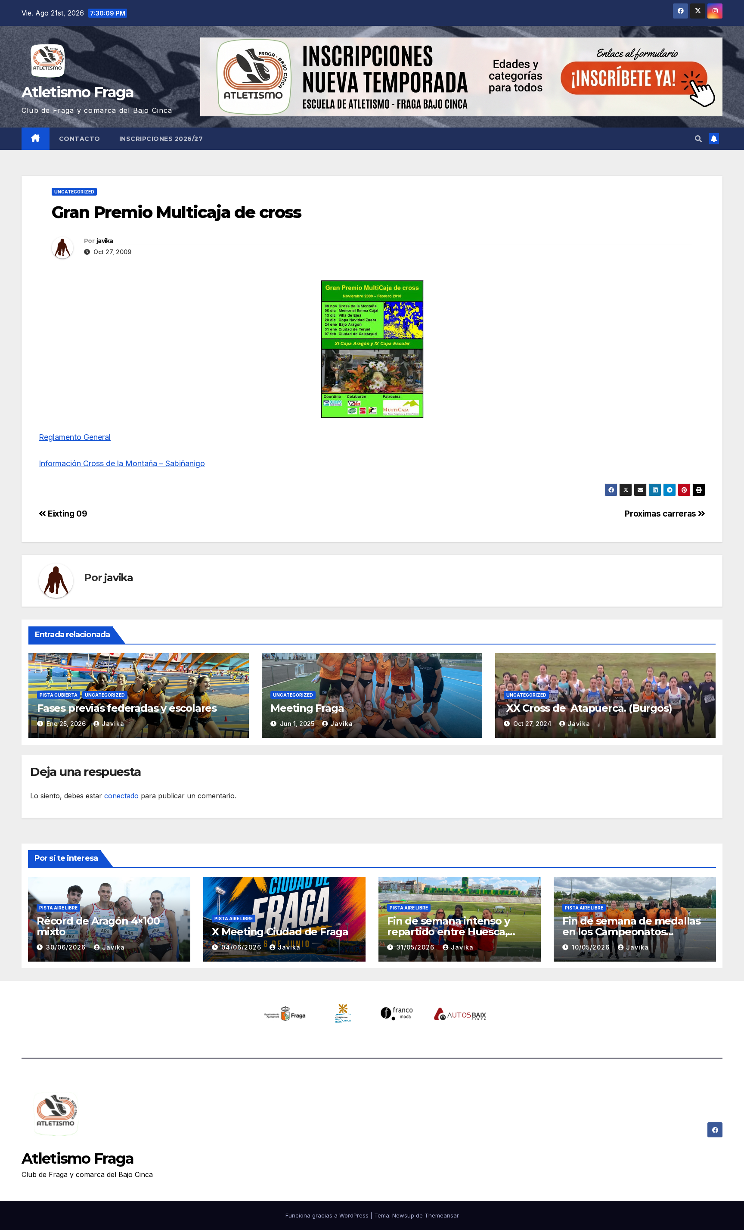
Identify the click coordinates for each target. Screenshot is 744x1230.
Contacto (79, 139)
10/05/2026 (592, 947)
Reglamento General (75, 437)
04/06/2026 (242, 947)
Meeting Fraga (307, 708)
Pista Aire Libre (58, 907)
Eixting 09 (66, 513)
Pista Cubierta (59, 695)
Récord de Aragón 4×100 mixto (98, 926)
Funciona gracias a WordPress (327, 1215)
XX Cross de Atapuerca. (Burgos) (588, 708)
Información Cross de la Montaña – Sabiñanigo (122, 463)
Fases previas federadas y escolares (127, 708)
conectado (121, 795)
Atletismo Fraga (78, 92)
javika (104, 241)
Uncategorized (74, 191)
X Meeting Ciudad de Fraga (280, 931)
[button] (698, 138)
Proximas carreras (661, 513)
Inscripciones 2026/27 (161, 139)
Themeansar (442, 1215)
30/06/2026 (67, 947)
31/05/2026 (417, 947)
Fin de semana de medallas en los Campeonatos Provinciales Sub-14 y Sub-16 (631, 932)
